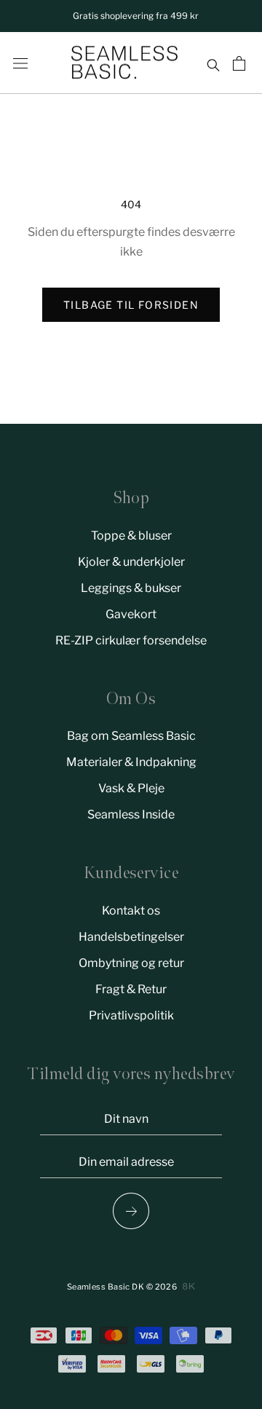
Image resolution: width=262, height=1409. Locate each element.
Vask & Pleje (131, 788)
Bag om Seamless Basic (131, 736)
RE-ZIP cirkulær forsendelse (131, 640)
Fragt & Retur (131, 989)
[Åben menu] (20, 63)
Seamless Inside (131, 814)
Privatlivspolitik (131, 1015)
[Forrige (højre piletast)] (131, 1211)
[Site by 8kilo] (189, 1286)
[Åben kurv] (241, 63)
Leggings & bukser (131, 588)
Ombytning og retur (131, 963)
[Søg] (213, 63)
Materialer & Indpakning (131, 762)
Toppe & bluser (131, 535)
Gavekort (131, 614)
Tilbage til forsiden (131, 305)
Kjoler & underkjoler (131, 562)
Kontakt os (131, 910)
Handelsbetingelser (131, 937)
